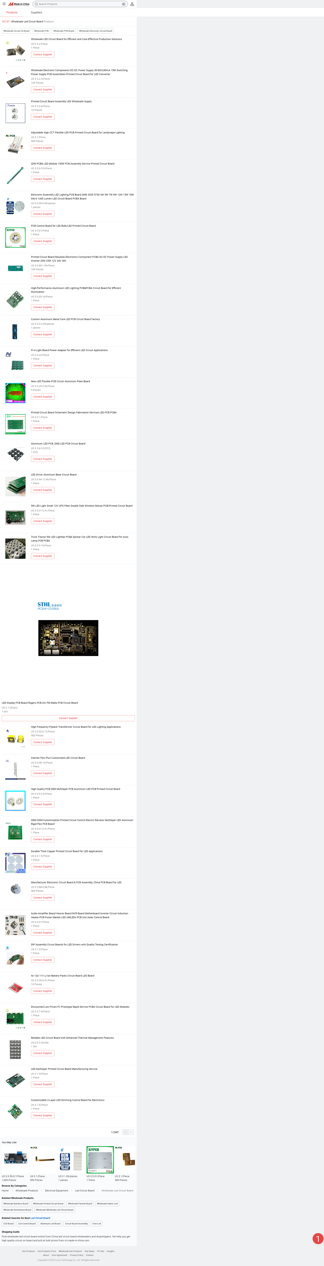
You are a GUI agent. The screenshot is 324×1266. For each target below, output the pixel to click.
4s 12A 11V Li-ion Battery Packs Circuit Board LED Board (62, 975)
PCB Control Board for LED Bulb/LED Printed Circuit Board (63, 225)
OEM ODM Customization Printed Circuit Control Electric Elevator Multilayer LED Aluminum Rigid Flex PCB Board (82, 822)
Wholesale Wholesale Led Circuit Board (54, 1209)
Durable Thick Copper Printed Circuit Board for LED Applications (67, 851)
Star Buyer (90, 1251)
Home (5, 1190)
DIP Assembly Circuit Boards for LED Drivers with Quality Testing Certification (74, 944)
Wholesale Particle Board (80, 1203)
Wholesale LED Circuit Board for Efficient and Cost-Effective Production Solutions (76, 39)
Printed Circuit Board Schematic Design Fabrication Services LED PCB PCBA (74, 412)
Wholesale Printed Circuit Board (48, 1203)
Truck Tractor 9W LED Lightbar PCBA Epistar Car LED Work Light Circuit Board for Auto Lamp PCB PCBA (79, 538)
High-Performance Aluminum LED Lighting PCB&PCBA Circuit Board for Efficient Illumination (76, 289)
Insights (111, 1251)
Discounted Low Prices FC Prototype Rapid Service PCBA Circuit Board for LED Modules (80, 1006)
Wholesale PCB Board (63, 30)
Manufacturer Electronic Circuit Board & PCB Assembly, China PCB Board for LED (76, 882)
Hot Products (28, 1251)
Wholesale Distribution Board (17, 1209)
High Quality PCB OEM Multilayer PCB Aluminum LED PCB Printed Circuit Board (75, 789)
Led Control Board (27, 1223)
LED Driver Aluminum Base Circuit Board (53, 474)
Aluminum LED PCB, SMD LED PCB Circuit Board (58, 443)
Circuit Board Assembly (76, 1223)
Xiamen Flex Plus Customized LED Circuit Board (58, 757)
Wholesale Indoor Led (107, 1203)
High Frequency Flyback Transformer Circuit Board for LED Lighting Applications (76, 726)
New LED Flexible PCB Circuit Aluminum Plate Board (60, 381)
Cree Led (96, 1223)
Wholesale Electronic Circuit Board (95, 30)
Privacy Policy (76, 1255)
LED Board (8, 1223)
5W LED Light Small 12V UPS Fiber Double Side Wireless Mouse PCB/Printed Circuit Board (82, 505)
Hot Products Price (47, 1251)
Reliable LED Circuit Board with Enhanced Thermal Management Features (72, 1037)
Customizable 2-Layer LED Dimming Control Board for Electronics (67, 1100)
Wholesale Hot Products (70, 1251)
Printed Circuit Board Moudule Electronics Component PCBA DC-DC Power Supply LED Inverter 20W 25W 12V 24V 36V (79, 258)
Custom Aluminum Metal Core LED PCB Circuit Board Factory (65, 319)
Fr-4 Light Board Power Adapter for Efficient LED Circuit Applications (69, 350)
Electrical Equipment (56, 1190)
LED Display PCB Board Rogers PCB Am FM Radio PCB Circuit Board (40, 702)
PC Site (100, 1251)
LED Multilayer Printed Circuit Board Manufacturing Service (64, 1069)
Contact (90, 1255)
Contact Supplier (42, 54)
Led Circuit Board (85, 1190)
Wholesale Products (27, 1190)
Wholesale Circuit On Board (16, 30)
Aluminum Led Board (50, 1223)
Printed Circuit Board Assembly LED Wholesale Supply (61, 101)
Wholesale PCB (41, 30)
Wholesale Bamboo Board (15, 1203)
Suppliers (36, 12)
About (46, 1255)
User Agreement (59, 1255)
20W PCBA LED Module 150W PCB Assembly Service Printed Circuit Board (72, 163)
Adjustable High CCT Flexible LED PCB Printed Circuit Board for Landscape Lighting (78, 132)
